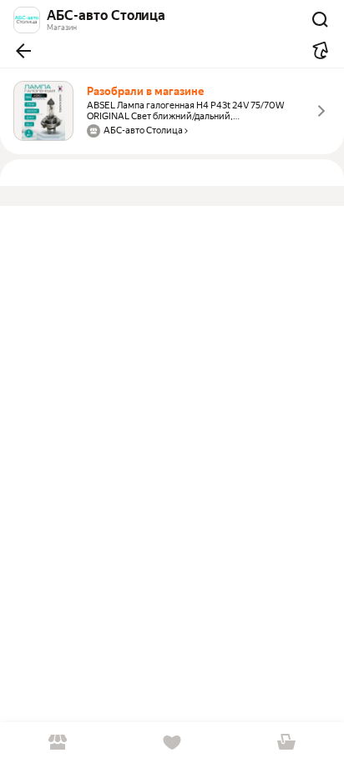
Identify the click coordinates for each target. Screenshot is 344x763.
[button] (23, 51)
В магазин (57, 742)
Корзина (287, 742)
